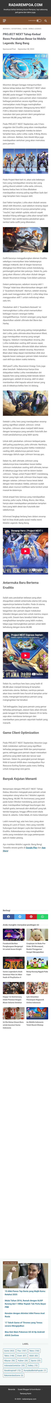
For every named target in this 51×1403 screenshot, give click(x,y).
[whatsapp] (42, 916)
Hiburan (9, 1361)
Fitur (21, 1351)
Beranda (11, 1389)
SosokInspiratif (12, 1370)
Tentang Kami (25, 1393)
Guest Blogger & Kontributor (29, 1389)
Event (21, 1356)
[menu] (4, 20)
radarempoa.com (25, 5)
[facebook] (8, 916)
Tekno (9, 1356)
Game (9, 1351)
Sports (36, 1361)
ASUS (33, 1356)
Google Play (31, 847)
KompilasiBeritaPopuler (35, 1370)
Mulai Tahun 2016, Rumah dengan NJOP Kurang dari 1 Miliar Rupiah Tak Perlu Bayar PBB (25, 1303)
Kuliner (23, 1361)
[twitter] (20, 916)
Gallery (33, 1365)
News (34, 1351)
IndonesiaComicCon (14, 1365)
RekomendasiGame (13, 1375)
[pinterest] (31, 916)
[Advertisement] (25, 881)
